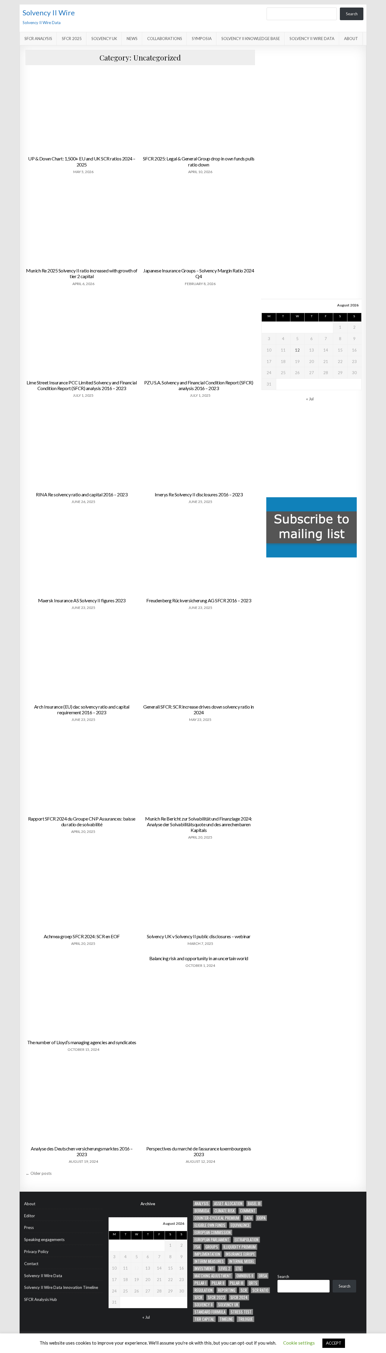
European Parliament (212, 1240)
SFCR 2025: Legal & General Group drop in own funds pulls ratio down (199, 161)
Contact (31, 1263)
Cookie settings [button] (299, 1342)
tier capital (204, 1319)
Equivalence (240, 1225)
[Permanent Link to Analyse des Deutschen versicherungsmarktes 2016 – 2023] (82, 1100)
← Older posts (39, 1173)
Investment (204, 1268)
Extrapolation (246, 1240)
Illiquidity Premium (239, 1247)
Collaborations (164, 38)
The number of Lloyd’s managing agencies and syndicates (81, 1042)
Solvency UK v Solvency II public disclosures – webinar (199, 936)
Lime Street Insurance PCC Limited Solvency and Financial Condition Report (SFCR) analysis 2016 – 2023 (82, 385)
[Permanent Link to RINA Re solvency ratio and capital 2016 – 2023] (82, 446)
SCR (244, 1290)
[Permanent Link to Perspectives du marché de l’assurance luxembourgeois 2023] (198, 1100)
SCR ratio (260, 1290)
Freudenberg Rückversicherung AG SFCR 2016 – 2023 (198, 600)
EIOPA (261, 1218)
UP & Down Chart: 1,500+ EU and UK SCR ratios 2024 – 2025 (81, 161)
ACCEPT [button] (333, 1343)
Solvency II (204, 1305)
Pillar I (200, 1283)
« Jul (310, 398)
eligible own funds (210, 1225)
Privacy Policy (36, 1251)
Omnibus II (244, 1276)
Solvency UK (104, 38)
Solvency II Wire (49, 12)
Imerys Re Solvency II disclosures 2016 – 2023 (199, 494)
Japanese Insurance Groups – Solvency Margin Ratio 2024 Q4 (198, 273)
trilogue (245, 1319)
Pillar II (218, 1283)
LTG (238, 1268)
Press (29, 1227)
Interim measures (209, 1261)
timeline (226, 1319)
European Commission (213, 1232)
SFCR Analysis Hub (40, 1299)
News (132, 38)
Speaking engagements (44, 1239)
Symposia (202, 38)
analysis (202, 1203)
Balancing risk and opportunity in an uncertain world (198, 958)
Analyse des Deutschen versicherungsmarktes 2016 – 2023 (82, 1151)
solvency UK (228, 1305)
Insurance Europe (240, 1254)
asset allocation (228, 1203)
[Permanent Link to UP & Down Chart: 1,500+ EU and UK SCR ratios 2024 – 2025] (82, 111)
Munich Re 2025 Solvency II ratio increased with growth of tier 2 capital (82, 273)
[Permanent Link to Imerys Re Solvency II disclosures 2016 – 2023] (198, 446)
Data (248, 1218)
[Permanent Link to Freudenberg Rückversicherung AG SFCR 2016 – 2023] (198, 552)
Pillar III (236, 1283)
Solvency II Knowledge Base (250, 38)
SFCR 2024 (239, 1297)
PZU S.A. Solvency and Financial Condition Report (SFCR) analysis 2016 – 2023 (198, 385)
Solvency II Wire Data (312, 38)
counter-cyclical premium (217, 1218)
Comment (247, 1211)
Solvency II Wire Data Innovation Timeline (61, 1287)
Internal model (241, 1261)
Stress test (241, 1312)
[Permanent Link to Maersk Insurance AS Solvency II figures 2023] (82, 552)
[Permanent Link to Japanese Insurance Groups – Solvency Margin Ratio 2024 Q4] (198, 223)
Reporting (226, 1290)
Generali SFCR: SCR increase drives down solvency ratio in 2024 (198, 709)
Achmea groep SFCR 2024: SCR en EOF (82, 936)
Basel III (254, 1203)
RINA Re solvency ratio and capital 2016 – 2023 (81, 494)
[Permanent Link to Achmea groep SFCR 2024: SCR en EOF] (82, 888)
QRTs (253, 1283)
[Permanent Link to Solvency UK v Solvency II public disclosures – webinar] (198, 888)
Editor (29, 1215)
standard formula (210, 1312)
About (351, 38)
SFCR (198, 1297)
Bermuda (202, 1211)
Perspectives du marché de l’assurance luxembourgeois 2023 (198, 1151)
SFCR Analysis (38, 38)
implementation (207, 1254)
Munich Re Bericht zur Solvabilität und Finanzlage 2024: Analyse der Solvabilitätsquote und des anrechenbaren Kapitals (198, 824)
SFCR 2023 (216, 1297)
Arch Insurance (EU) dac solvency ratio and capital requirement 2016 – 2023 (81, 709)
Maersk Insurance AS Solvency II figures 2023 (81, 600)
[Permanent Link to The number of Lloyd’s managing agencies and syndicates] (82, 994)
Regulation (204, 1290)
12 (297, 350)
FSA (197, 1247)
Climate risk (224, 1211)
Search (352, 13)
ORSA (263, 1276)
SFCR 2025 (72, 38)
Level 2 (224, 1268)
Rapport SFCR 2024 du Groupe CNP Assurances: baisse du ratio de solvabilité (81, 821)
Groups (211, 1247)
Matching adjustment (213, 1276)
